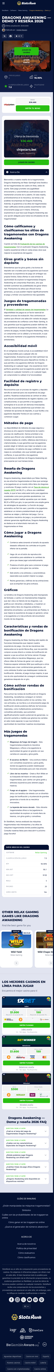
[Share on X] (4, 36)
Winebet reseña (26, 1104)
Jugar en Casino (26, 51)
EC (25, 1306)
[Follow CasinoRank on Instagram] (17, 1299)
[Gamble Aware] (23, 1344)
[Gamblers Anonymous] (23, 1330)
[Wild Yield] (16, 949)
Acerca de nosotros (26, 1243)
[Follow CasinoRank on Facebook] (11, 1299)
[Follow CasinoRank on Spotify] (35, 1299)
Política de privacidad (26, 1248)
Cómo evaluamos (26, 1252)
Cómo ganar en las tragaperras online (26, 1222)
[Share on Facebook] (10, 36)
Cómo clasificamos (26, 1257)
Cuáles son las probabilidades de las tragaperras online (25, 1216)
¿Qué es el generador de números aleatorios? (26, 1226)
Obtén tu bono (32, 108)
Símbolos (26, 1210)
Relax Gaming (41, 852)
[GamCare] (36, 1330)
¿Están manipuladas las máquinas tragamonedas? (26, 1205)
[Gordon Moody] (26, 1337)
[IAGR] (13, 1330)
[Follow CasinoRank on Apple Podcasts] (41, 1299)
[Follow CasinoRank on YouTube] (29, 1299)
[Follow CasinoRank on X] (23, 1299)
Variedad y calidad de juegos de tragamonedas (26, 309)
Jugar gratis (26, 61)
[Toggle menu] (3, 3)
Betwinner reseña (26, 1067)
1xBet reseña (26, 1029)
